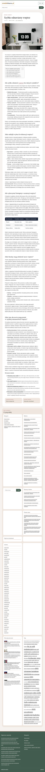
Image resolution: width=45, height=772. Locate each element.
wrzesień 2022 (6, 572)
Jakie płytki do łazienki (27, 454)
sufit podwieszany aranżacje (30, 690)
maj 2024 (5, 564)
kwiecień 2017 (6, 627)
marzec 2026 (6, 553)
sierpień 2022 (6, 574)
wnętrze (21, 83)
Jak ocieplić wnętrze (12, 381)
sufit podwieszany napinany (32, 696)
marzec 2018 (6, 615)
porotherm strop (38, 666)
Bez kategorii (26, 740)
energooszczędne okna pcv (28, 642)
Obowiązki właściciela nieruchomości (30, 460)
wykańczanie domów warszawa (31, 723)
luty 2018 (5, 617)
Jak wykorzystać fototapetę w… (13, 73)
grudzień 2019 (6, 587)
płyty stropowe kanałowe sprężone (31, 671)
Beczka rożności (26, 738)
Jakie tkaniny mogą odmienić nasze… (14, 75)
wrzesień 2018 (6, 604)
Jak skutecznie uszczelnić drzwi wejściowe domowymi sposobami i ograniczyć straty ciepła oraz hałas (32, 516)
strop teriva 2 (33, 683)
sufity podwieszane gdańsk (33, 700)
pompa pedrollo (32, 666)
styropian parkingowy (34, 688)
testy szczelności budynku (28, 709)
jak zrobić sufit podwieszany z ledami (31, 654)
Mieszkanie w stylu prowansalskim (15, 391)
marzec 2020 (6, 585)
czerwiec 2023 (6, 570)
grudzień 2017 (6, 621)
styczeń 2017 (6, 632)
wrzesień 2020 (6, 581)
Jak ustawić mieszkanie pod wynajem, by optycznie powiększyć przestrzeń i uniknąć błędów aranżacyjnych (12, 652)
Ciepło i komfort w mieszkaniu (9, 424)
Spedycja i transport (10, 673)
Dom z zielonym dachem (28, 475)
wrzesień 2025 (6, 555)
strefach (28, 247)
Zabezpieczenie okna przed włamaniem (30, 422)
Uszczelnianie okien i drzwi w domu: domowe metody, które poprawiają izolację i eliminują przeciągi (31, 524)
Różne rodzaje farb (10, 400)
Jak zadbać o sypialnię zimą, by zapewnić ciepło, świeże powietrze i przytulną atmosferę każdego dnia (32, 532)
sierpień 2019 (6, 591)
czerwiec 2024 (6, 562)
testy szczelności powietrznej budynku (31, 712)
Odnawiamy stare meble (13, 375)
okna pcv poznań (32, 664)
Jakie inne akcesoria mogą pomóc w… (14, 76)
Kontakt (42, 769)
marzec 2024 (6, 566)
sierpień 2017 (6, 623)
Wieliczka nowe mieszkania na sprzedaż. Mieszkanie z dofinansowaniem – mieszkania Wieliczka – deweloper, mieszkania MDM (31, 479)
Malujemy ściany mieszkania (28, 435)
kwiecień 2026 (6, 551)
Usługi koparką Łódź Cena (31, 717)
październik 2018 (7, 602)
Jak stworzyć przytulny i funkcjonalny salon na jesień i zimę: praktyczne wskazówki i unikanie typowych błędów (32, 528)
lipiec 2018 (6, 608)
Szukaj (41, 7)
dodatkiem (18, 167)
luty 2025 (5, 557)
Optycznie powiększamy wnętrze (15, 386)
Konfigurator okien (34, 658)
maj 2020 (5, 583)
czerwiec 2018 (6, 610)
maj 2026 (5, 549)
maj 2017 (5, 625)
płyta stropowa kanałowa (29, 668)
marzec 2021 (6, 579)
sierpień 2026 (6, 547)
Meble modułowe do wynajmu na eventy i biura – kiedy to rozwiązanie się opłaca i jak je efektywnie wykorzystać (12, 663)
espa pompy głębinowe (35, 642)
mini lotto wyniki (27, 660)
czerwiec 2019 (6, 593)
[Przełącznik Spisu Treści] (22, 69)
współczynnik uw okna (37, 721)
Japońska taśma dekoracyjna (28, 470)
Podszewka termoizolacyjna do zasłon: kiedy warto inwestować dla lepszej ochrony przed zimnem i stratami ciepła (32, 520)
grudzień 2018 (6, 598)
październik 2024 (7, 559)
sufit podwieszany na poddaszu (28, 698)
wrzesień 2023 (6, 568)
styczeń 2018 (6, 619)
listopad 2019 (6, 589)
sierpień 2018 (6, 606)
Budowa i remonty (7, 422)
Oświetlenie (10, 108)
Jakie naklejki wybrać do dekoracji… (13, 72)
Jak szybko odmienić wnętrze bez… (13, 70)
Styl (8, 151)
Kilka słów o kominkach (29, 400)
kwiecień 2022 (6, 576)
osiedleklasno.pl (4, 769)
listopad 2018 (6, 600)
